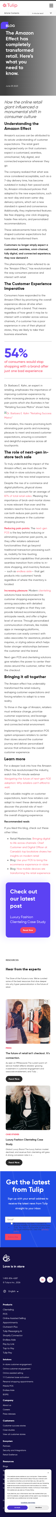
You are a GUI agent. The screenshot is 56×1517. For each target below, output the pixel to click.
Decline (38, 1507)
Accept (17, 1507)
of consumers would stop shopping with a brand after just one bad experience (26, 366)
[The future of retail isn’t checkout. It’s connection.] (28, 1021)
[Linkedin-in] (42, 1280)
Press (8, 1048)
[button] (51, 5)
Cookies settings (28, 1503)
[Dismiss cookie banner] (48, 1473)
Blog (10, 26)
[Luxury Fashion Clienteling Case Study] (28, 1108)
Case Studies (12, 1134)
